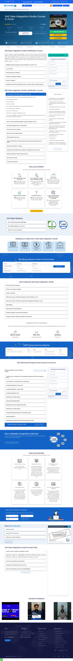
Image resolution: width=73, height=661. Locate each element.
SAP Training (59, 632)
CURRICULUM (19, 46)
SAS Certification (59, 634)
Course (10, 9)
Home (6, 9)
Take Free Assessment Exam (11, 444)
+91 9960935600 (39, 1)
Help (63, 657)
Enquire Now (59, 267)
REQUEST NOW (39, 426)
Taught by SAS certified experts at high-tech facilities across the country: (23, 151)
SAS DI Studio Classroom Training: (14, 147)
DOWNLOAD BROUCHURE (25, 33)
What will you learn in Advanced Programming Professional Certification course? (24, 302)
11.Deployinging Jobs (10, 417)
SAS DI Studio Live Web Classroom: (15, 134)
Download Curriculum (39, 371)
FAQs (67, 657)
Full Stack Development (61, 642)
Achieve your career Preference (13, 538)
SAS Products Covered (12, 159)
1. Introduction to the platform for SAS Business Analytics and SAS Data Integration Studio (25, 378)
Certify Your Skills (10, 530)
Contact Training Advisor (36, 212)
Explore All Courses (57, 5)
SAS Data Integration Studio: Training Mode (17, 126)
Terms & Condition (43, 638)
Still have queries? (26, 573)
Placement (58, 644)
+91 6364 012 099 (27, 638)
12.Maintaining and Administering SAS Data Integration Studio (20, 421)
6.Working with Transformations (13, 398)
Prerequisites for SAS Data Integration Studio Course (19, 95)
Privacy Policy (42, 636)
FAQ (40, 46)
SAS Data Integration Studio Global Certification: (17, 314)
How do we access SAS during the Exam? (15, 562)
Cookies (58, 657)
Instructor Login (63, 1)
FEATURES (52, 46)
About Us (41, 632)
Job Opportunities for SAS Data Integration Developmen (19, 317)
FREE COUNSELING (59, 31)
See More (16, 61)
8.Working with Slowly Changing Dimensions (16, 406)
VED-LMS (7, 641)
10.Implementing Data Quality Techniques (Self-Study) (18, 414)
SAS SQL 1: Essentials (10, 80)
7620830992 (58, 38)
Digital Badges (9, 306)
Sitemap (58, 648)
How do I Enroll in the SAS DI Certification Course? (17, 552)
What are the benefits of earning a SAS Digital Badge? (18, 570)
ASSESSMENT (30, 46)
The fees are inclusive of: (12, 163)
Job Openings (42, 640)
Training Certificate (60, 646)
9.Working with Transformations (13, 410)
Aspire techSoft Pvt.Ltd (10, 657)
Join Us (40, 642)
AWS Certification (60, 640)
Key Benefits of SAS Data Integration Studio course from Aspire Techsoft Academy (24, 84)
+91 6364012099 (28, 1)
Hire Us (40, 645)
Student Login (55, 1)
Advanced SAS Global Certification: (14, 310)
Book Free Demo (58, 35)
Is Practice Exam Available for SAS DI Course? (16, 566)
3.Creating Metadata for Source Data (14, 386)
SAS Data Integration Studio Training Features (17, 155)
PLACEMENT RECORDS (11, 32)
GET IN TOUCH (57, 150)
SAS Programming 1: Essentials (13, 72)
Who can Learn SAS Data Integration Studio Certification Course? (21, 123)
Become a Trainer (43, 647)
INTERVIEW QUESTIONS (40, 33)
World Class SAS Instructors (13, 138)
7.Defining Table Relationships (13, 402)
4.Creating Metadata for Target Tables (14, 390)
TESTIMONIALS (62, 46)
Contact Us (41, 634)
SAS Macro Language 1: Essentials (13, 76)
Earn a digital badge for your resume (16, 227)
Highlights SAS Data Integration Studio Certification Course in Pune (21, 64)
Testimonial (64, 644)
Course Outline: (9, 68)
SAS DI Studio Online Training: (13, 130)
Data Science (59, 638)
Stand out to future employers (15, 231)
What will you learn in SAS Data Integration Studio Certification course (22, 298)
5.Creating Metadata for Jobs (12, 394)
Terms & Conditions (64, 86)
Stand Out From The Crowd (12, 534)
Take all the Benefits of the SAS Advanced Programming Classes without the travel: (24, 143)
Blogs (62, 648)
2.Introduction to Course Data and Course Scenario (17, 382)
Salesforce (58, 636)
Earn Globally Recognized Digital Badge (17, 223)
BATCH (9, 46)
